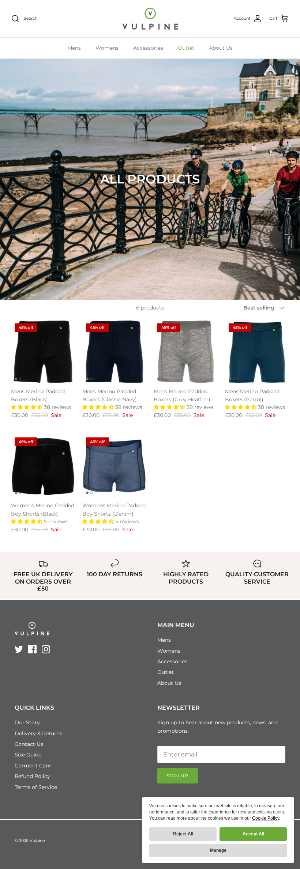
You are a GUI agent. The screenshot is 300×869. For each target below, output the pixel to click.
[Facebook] (32, 649)
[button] (27, 407)
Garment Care (33, 765)
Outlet (186, 48)
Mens (74, 48)
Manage (218, 850)
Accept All (253, 833)
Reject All (183, 833)
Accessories (148, 48)
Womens (107, 48)
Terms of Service (36, 787)
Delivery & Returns (38, 733)
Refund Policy (32, 776)
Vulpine (37, 840)
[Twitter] (19, 649)
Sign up (177, 775)
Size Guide (28, 754)
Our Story (27, 722)
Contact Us (29, 744)
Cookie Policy (265, 818)
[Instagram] (46, 649)
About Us (221, 48)
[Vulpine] (150, 18)
